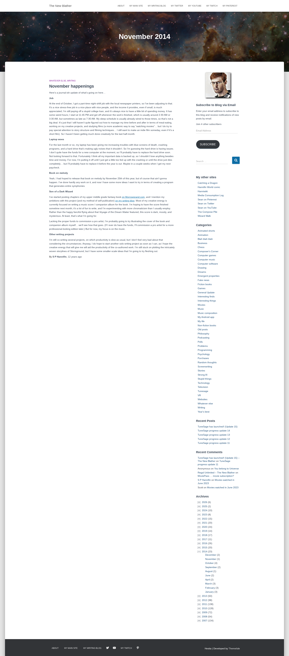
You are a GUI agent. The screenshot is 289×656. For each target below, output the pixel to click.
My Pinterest (230, 6)
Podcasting (203, 337)
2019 (204, 531)
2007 (204, 620)
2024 (204, 510)
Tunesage (203, 391)
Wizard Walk (204, 216)
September (211, 567)
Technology (204, 383)
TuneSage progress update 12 (214, 439)
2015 (204, 547)
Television (203, 387)
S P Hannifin (204, 480)
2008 (204, 616)
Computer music (206, 259)
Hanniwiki (203, 191)
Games (201, 288)
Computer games (207, 255)
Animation (203, 235)
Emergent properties (208, 276)
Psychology (204, 354)
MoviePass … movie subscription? (216, 476)
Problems (203, 346)
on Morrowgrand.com (133, 197)
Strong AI (202, 374)
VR (199, 395)
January (209, 591)
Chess (201, 247)
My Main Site (136, 6)
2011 (204, 604)
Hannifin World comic (209, 187)
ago (75, 256)
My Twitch (212, 6)
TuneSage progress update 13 (214, 434)
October (209, 563)
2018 (204, 535)
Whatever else (57, 81)
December (210, 554)
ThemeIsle (234, 648)
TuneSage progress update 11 (214, 443)
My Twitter (177, 6)
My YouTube (194, 6)
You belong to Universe (226, 468)
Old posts (203, 329)
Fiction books (205, 284)
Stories (201, 370)
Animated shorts (206, 230)
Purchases (203, 358)
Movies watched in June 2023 (222, 487)
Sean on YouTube (207, 207)
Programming (205, 350)
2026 (204, 502)
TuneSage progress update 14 (214, 430)
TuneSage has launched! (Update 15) (217, 426)
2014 (204, 551)
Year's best (203, 411)
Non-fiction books (207, 325)
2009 (204, 612)
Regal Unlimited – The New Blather (216, 472)
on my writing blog (124, 200)
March (208, 583)
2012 (204, 600)
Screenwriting (205, 366)
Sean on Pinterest (207, 199)
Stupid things (204, 378)
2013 (204, 596)
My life (201, 321)
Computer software (208, 263)
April (207, 579)
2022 (204, 518)
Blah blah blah (205, 239)
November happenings (71, 86)
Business (202, 243)
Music (201, 309)
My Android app (206, 317)
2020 (204, 527)
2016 (204, 543)
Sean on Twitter (206, 203)
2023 (204, 514)
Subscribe (208, 144)
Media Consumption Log (211, 195)
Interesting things (207, 300)
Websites (202, 399)
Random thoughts (207, 362)
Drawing (202, 267)
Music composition (207, 313)
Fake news (203, 280)
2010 (204, 608)
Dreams (202, 272)
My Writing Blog (157, 6)
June (207, 575)
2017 (204, 539)
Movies (201, 305)
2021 (204, 522)
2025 (204, 506)
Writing (71, 81)
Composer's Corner (208, 251)
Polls (200, 341)
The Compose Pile (207, 212)
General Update (206, 292)
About (121, 6)
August (209, 571)
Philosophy (203, 333)
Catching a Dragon (208, 183)
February (210, 587)
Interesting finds (206, 296)
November (210, 559)
